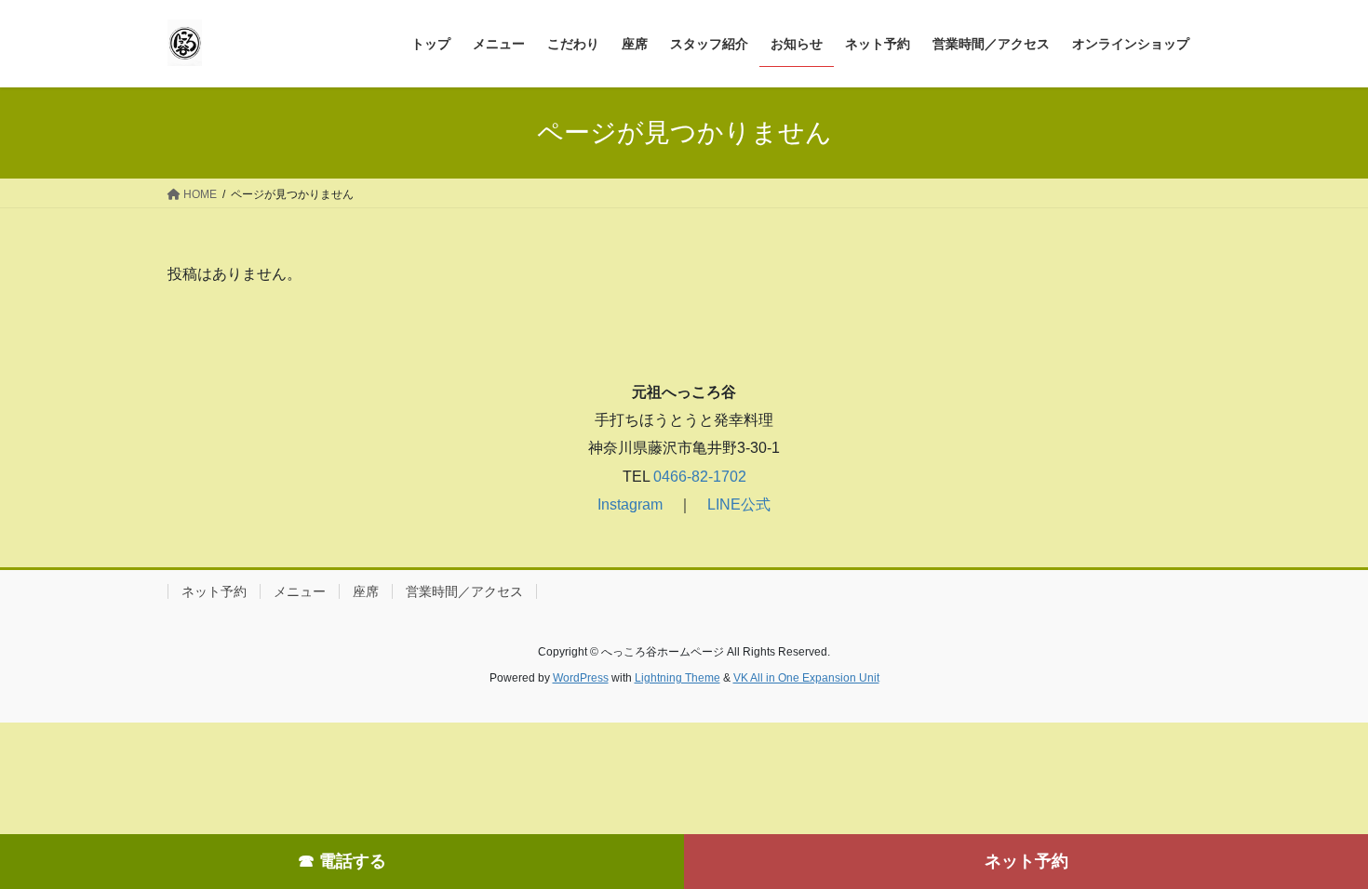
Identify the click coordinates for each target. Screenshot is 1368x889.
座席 (366, 591)
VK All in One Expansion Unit (806, 677)
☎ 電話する (342, 861)
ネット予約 (1026, 861)
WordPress (581, 677)
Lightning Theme (677, 677)
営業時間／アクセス (464, 591)
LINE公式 (739, 504)
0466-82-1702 (698, 476)
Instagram (630, 504)
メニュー (300, 591)
